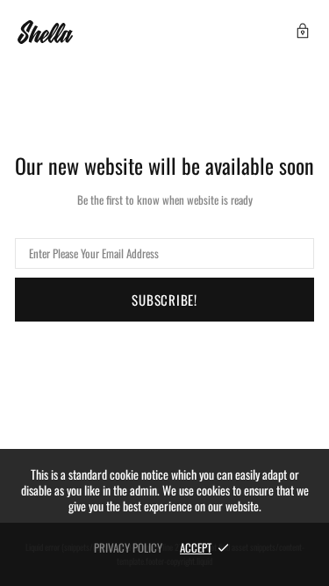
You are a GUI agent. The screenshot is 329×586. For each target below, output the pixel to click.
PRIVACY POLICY (128, 547)
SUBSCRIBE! (164, 299)
